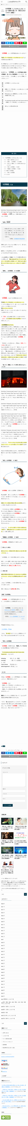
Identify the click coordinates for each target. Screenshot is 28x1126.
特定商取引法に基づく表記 (9, 1047)
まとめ (8, 174)
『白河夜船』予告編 (6, 629)
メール (5, 793)
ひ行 (4, 981)
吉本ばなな (7, 609)
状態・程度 (5, 1012)
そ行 (4, 945)
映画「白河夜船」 (11, 170)
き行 (4, 921)
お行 (4, 915)
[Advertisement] (14, 134)
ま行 (4, 993)
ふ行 (4, 984)
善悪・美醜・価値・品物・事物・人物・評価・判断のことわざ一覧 (14, 1003)
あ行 (4, 903)
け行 (4, 927)
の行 (4, 975)
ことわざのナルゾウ (14, 1)
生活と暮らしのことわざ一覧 (9, 1015)
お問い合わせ (6, 1032)
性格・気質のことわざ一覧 (9, 1006)
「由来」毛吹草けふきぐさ (13, 159)
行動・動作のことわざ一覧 (9, 1018)
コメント (5, 772)
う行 (4, 909)
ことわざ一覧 (6, 1035)
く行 (4, 924)
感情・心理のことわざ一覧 (9, 1009)
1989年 (13, 609)
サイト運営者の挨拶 (7, 1038)
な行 (4, 963)
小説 (22, 609)
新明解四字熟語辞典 (19, 238)
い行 (4, 906)
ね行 (4, 972)
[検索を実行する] (25, 894)
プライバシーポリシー (8, 1041)
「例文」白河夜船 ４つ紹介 (13, 167)
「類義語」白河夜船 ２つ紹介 (14, 168)
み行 (4, 996)
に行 (4, 966)
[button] (26, 1)
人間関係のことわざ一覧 (8, 999)
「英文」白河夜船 (11, 172)
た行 (4, 948)
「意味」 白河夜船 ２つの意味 (14, 161)
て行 (4, 957)
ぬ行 (4, 969)
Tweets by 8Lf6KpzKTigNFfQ (7, 1056)
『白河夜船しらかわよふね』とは (13, 157)
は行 (4, 978)
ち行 (4, 951)
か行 (4, 918)
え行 (4, 912)
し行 (3, 14)
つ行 (4, 954)
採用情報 (5, 1044)
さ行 (4, 933)
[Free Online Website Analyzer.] (4, 1071)
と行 (4, 960)
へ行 (4, 987)
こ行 (4, 930)
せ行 (4, 942)
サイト (4, 798)
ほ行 (4, 990)
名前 (4, 788)
